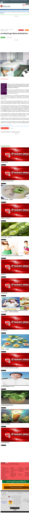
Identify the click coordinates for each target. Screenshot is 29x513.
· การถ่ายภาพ (3, 474)
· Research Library (4, 476)
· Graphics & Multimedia (5, 471)
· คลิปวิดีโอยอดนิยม (20, 471)
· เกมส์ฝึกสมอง (20, 474)
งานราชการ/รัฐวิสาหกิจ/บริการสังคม (7, 30)
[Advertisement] (14, 453)
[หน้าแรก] (1, 11)
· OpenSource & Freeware (5, 472)
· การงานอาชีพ (12, 476)
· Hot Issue (3, 475)
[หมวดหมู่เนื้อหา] (19, 11)
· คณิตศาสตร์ (12, 468)
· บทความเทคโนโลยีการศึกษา (5, 468)
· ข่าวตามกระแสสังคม (21, 468)
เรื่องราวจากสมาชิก (21, 30)
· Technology (3, 467)
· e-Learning (3, 469)
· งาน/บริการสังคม (20, 469)
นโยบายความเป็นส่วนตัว (3, 1)
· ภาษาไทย (11, 472)
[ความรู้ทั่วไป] (2, 13)
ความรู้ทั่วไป (7, 29)
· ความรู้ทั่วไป (12, 467)
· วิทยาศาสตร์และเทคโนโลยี (13, 469)
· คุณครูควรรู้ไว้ (27, 472)
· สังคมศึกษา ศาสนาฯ (13, 474)
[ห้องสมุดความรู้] (13, 11)
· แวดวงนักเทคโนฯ (3, 479)
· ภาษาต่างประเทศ (12, 471)
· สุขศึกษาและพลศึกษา (13, 473)
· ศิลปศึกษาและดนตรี (13, 475)
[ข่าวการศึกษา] (5, 11)
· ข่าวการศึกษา (20, 467)
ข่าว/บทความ (27, 30)
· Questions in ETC (4, 477)
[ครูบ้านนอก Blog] (9, 11)
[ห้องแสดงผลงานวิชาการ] (24, 11)
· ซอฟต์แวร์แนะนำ (3, 473)
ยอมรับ (1, 2)
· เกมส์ (19, 473)
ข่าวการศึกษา (2, 29)
